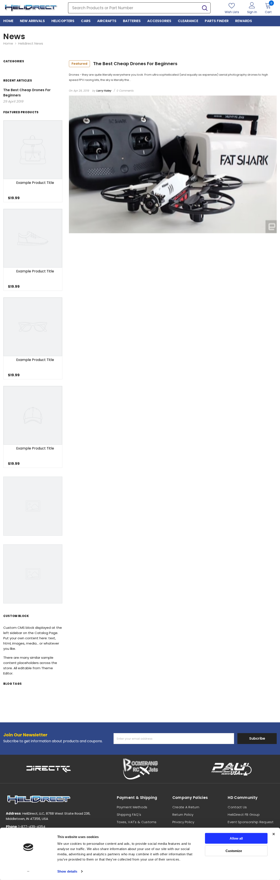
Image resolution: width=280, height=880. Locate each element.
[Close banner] (274, 834)
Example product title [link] (35, 182)
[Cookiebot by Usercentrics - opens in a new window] (28, 871)
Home (8, 43)
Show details (67, 871)
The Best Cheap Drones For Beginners (124, 64)
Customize (234, 850)
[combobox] (133, 8)
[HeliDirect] (48, 769)
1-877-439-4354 (31, 826)
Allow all (236, 838)
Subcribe (257, 738)
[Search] (139, 8)
